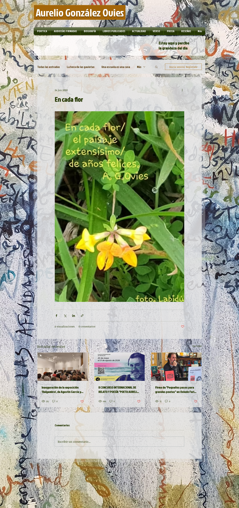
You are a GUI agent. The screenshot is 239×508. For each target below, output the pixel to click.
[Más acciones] (182, 90)
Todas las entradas (48, 67)
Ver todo (197, 346)
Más (139, 67)
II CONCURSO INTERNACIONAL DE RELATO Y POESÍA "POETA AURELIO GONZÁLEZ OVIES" (119, 389)
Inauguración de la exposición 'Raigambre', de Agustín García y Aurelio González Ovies (61, 389)
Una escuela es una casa (115, 67)
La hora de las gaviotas (80, 67)
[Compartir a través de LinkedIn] (73, 315)
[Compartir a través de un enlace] (82, 315)
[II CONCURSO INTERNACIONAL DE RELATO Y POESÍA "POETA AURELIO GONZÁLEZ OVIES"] (119, 367)
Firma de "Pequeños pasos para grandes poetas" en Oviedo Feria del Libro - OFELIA (175, 389)
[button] (156, 66)
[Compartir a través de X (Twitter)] (65, 315)
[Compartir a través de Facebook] (56, 315)
